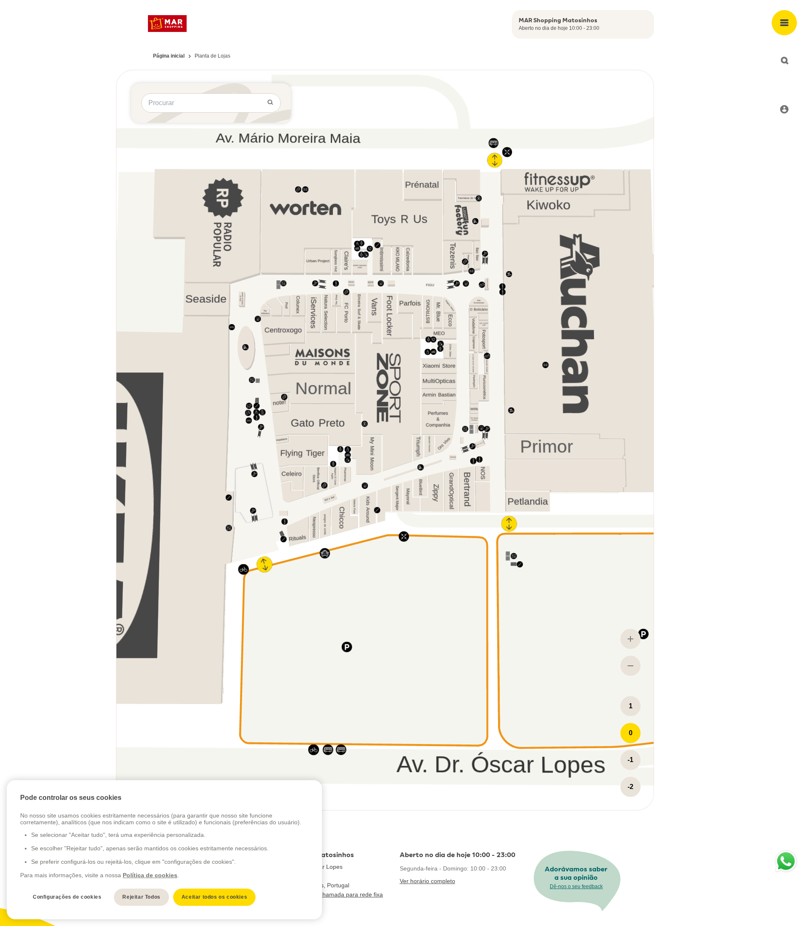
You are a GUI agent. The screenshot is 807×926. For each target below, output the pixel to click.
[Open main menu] (784, 22)
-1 (630, 759)
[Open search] (784, 60)
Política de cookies (150, 875)
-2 (630, 786)
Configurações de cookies (67, 897)
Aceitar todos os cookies (214, 897)
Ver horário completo (427, 881)
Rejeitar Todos (141, 897)
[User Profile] (784, 109)
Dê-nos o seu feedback (576, 886)
